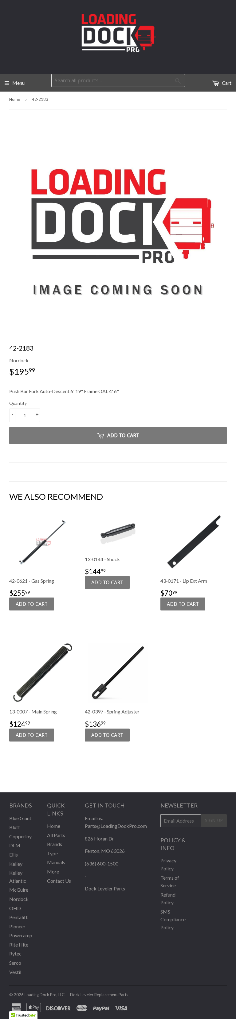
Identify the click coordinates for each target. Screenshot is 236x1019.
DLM (14, 845)
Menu (18, 83)
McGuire (18, 890)
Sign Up (214, 820)
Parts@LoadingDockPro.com (116, 826)
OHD (15, 908)
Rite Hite (18, 944)
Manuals (56, 862)
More (53, 871)
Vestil (15, 972)
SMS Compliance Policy (173, 919)
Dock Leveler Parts (105, 888)
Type (52, 853)
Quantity (18, 403)
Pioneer (17, 926)
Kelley (15, 864)
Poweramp (20, 935)
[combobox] (118, 80)
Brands (54, 844)
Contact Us (59, 881)
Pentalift (18, 917)
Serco (15, 963)
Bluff (14, 827)
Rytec (15, 953)
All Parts (56, 835)
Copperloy (20, 836)
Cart (226, 83)
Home (14, 99)
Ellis (13, 854)
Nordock (19, 899)
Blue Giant (20, 818)
